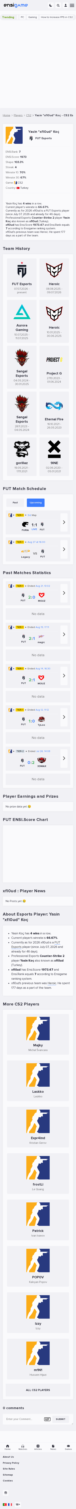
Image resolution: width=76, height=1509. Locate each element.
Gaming (25, 17)
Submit (60, 1419)
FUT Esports (53, 210)
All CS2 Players (38, 1390)
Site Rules (9, 1468)
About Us (8, 1456)
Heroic (44, 232)
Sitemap (8, 1474)
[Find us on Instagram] (5, 1493)
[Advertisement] (38, 64)
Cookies (8, 1480)
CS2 (20, 182)
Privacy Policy (11, 1462)
